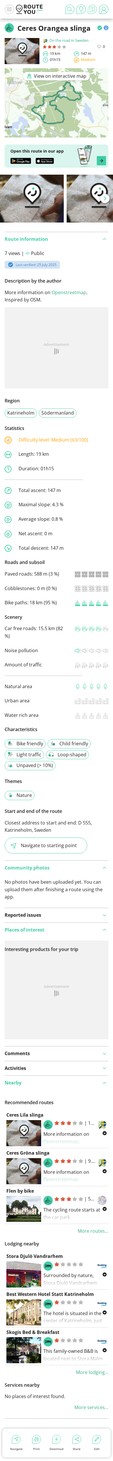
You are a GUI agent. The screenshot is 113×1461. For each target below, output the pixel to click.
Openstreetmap (69, 292)
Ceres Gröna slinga (28, 1153)
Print (36, 1449)
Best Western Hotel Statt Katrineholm (50, 1294)
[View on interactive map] (56, 133)
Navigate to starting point (49, 845)
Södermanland (57, 413)
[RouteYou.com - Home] (29, 9)
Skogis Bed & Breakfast (32, 1332)
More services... (91, 1407)
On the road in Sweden (69, 40)
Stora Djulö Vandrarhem (34, 1256)
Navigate (16, 1449)
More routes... (93, 1231)
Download (56, 1449)
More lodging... (92, 1372)
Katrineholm (20, 413)
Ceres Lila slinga (24, 1115)
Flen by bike (20, 1191)
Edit (97, 1449)
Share (77, 1449)
